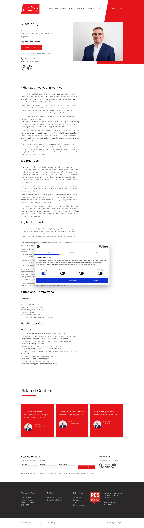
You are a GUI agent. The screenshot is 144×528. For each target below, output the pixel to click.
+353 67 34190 (33, 58)
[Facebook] (101, 466)
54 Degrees (118, 522)
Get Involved (80, 8)
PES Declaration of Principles (111, 503)
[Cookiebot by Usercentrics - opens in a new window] (100, 246)
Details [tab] (72, 252)
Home (51, 8)
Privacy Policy (90, 473)
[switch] (62, 273)
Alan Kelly (37, 424)
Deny (48, 280)
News (99, 8)
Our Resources (79, 505)
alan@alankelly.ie (35, 61)
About (57, 8)
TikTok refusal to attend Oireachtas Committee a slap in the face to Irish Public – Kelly (36, 415)
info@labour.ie (57, 500)
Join (74, 502)
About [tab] (97, 252)
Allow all (96, 280)
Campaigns (91, 8)
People (63, 8)
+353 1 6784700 (56, 497)
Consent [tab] (47, 252)
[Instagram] (107, 466)
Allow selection (72, 280)
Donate (114, 8)
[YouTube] (113, 466)
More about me (31, 47)
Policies (70, 8)
